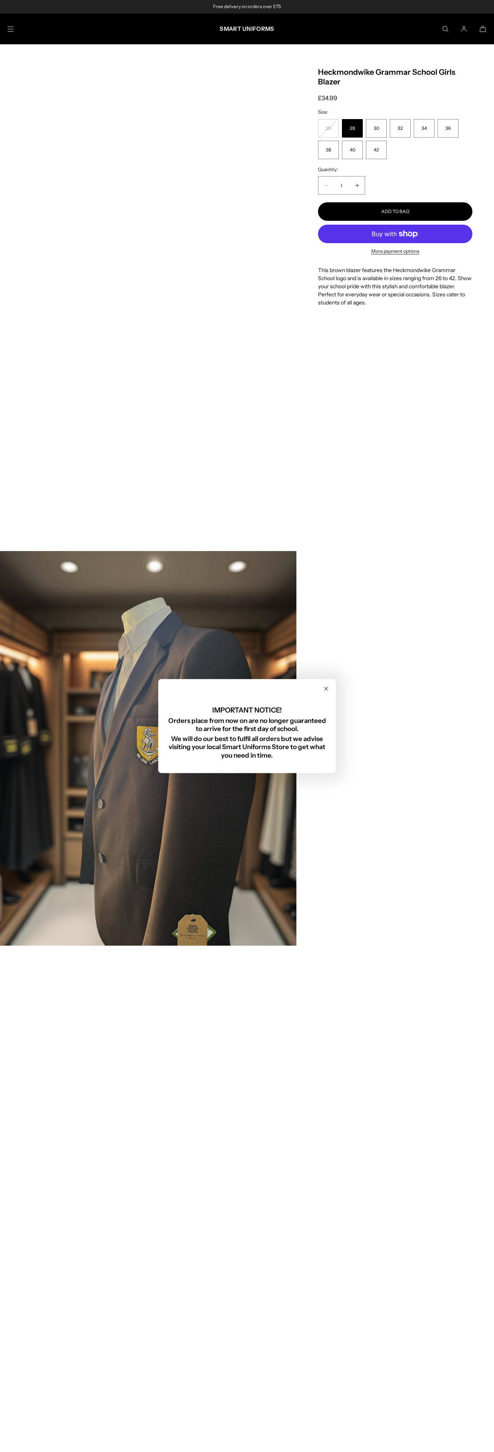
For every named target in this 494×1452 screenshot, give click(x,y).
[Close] (326, 688)
